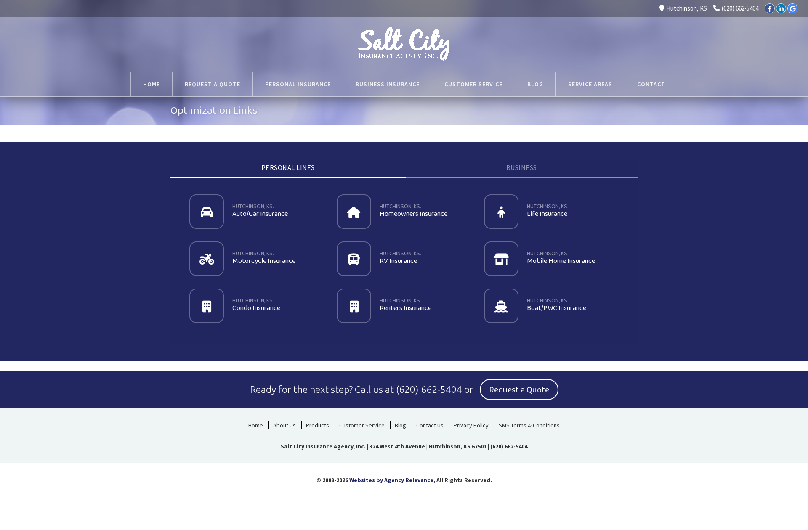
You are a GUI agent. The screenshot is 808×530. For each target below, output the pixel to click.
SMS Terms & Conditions (529, 425)
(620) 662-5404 (740, 8)
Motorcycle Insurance (263, 258)
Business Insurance (388, 84)
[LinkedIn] (781, 8)
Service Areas (590, 84)
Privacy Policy (471, 425)
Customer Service (473, 84)
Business (521, 167)
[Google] (792, 8)
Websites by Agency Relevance (391, 480)
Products (317, 425)
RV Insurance (401, 258)
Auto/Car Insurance (260, 211)
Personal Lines (288, 167)
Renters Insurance (405, 305)
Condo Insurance (256, 305)
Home (151, 84)
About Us (284, 425)
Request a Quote (212, 84)
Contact (651, 84)
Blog (535, 84)
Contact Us (430, 425)
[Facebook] (770, 8)
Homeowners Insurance (413, 211)
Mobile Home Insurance (561, 258)
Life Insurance (548, 211)
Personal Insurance (298, 84)
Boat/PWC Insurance (556, 305)
